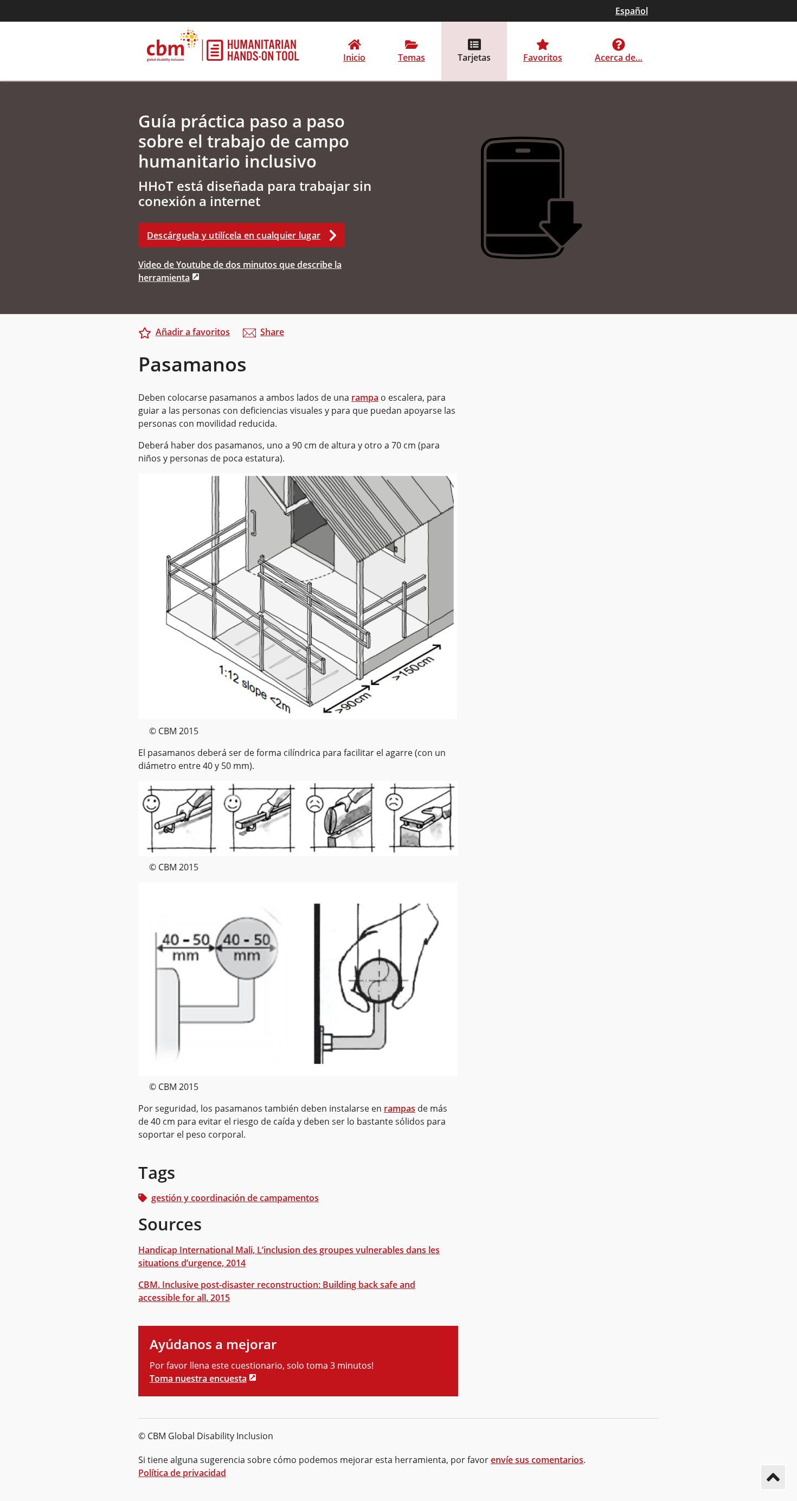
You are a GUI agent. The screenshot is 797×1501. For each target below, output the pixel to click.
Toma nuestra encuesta (198, 1378)
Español (631, 11)
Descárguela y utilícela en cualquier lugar (233, 235)
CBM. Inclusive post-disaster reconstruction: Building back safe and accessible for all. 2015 (276, 1291)
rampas (399, 1108)
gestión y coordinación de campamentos (235, 1198)
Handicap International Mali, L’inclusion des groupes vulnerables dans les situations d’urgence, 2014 (289, 1256)
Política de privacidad (182, 1473)
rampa (364, 397)
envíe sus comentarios (537, 1460)
